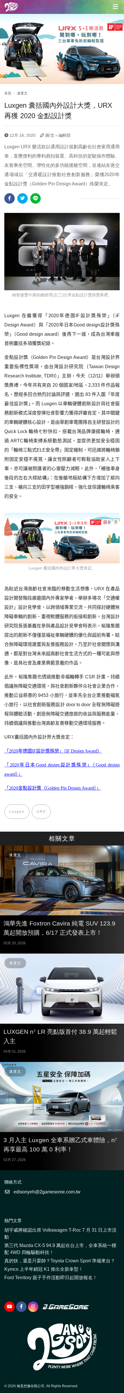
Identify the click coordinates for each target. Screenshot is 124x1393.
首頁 (7, 93)
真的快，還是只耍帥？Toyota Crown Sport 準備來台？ (59, 1260)
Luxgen (17, 812)
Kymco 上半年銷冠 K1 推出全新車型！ (43, 1269)
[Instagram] (33, 1306)
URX (41, 812)
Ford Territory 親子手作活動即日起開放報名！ (50, 1277)
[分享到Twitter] (22, 198)
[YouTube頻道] (9, 1306)
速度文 (22, 93)
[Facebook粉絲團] (21, 1306)
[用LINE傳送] (35, 198)
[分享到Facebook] (9, 198)
